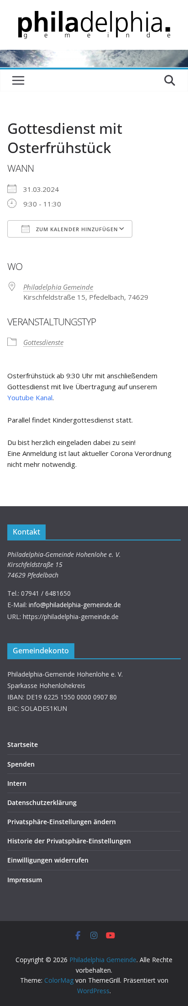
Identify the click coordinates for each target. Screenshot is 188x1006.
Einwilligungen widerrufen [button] (48, 860)
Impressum (24, 879)
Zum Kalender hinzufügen (76, 229)
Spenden (21, 764)
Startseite (22, 744)
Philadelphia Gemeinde (58, 286)
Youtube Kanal (29, 397)
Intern (16, 783)
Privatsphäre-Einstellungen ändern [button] (61, 821)
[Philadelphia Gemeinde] (94, 55)
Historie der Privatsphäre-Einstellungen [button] (69, 841)
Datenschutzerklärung (42, 802)
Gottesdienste (43, 342)
